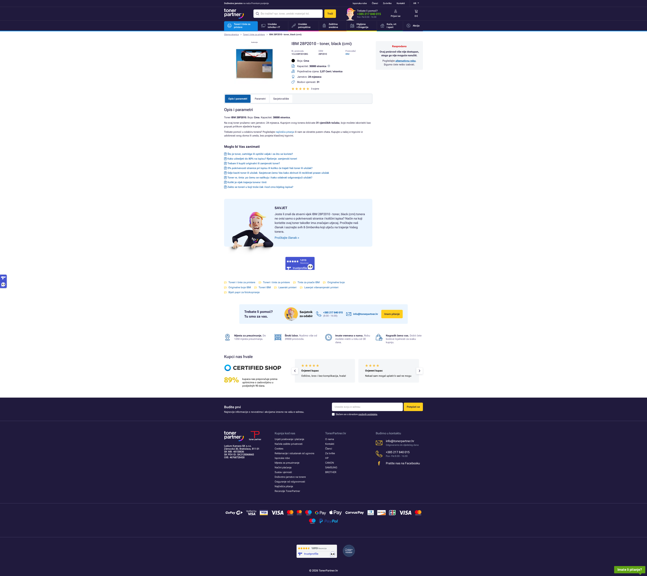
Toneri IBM (265, 287)
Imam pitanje (392, 314)
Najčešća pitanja (284, 486)
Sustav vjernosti (283, 472)
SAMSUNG (331, 467)
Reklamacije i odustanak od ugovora (294, 453)
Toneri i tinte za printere (254, 34)
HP (327, 458)
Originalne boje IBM (239, 287)
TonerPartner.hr (335, 433)
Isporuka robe (360, 3)
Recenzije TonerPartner (287, 491)
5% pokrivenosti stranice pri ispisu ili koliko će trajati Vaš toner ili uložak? (269, 168)
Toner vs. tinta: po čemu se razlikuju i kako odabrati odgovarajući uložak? (269, 177)
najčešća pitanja (285, 131)
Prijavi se (395, 16)
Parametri (260, 98)
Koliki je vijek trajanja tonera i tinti (247, 182)
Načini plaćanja (283, 467)
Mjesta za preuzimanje (287, 462)
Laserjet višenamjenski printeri (321, 287)
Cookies (279, 448)
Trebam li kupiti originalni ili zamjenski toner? (253, 163)
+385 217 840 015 (369, 14)
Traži (330, 13)
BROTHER (330, 472)
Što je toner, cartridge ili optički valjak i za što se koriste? (260, 153)
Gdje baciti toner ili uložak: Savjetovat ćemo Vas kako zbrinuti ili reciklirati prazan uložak (278, 172)
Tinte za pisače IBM (309, 282)
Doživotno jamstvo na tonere (290, 476)
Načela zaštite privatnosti (288, 443)
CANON (329, 462)
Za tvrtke (387, 3)
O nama (329, 439)
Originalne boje (336, 282)
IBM (347, 54)
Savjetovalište (281, 98)
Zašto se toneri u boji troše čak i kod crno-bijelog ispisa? (260, 187)
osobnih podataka (367, 414)
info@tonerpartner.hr (365, 314)
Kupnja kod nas (285, 433)
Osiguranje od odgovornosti (290, 481)
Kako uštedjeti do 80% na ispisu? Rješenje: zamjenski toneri (262, 158)
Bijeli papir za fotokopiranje (244, 292)
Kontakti (401, 3)
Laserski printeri (288, 287)
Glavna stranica (231, 34)
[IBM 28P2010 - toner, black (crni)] (254, 83)
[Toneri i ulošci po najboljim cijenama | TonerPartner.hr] (234, 14)
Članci (375, 3)
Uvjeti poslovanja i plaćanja (289, 439)
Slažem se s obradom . (357, 414)
